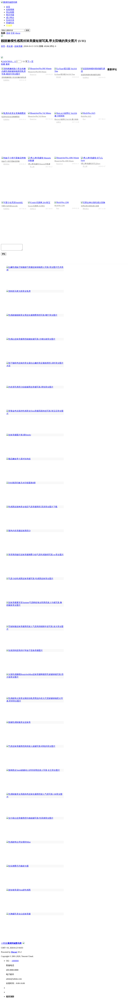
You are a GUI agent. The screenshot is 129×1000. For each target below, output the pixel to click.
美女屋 (10, 46)
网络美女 (86, 209)
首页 (8, 7)
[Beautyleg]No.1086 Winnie (64, 161)
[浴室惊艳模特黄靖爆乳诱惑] (93, 70)
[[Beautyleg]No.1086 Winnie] (66, 158)
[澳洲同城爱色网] (9, 2)
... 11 (14, 61)
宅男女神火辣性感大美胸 (90, 206)
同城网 (9, 25)
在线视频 (10, 9)
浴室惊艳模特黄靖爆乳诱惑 (91, 75)
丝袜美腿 (18, 46)
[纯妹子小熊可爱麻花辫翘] (14, 158)
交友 (13, 33)
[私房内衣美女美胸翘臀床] (14, 113)
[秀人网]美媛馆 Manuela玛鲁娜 (39, 164)
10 (11, 61)
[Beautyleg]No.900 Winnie (37, 72)
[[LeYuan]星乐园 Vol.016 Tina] (66, 69)
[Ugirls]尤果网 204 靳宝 (36, 206)
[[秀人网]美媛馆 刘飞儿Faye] (93, 159)
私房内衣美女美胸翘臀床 (11, 117)
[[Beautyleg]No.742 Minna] (40, 113)
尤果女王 (33, 209)
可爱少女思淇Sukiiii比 (10, 206)
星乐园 (58, 77)
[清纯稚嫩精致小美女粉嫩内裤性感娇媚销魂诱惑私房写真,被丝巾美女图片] (14, 71)
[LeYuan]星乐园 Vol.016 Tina (64, 74)
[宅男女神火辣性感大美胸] (93, 202)
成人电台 (10, 17)
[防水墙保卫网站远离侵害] (24, 943)
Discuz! (14, 952)
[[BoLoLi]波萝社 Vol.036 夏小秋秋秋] (66, 114)
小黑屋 (4, 943)
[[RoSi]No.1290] (66, 202)
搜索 (27, 30)
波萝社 (58, 122)
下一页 (30, 61)
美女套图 (10, 12)
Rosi (84, 119)
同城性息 (10, 23)
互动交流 (10, 20)
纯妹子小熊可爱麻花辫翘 (11, 161)
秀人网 (32, 167)
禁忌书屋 (10, 15)
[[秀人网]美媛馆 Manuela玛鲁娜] (40, 159)
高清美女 (6, 164)
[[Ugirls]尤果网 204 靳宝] (40, 202)
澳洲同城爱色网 (14, 943)
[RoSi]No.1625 (86, 116)
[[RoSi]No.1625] (93, 113)
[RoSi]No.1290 (59, 205)
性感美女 (6, 80)
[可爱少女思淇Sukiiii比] (14, 202)
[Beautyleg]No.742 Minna (37, 116)
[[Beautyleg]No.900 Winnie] (40, 68)
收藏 (3, 64)
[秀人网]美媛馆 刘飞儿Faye (90, 164)
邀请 (8, 64)
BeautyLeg (33, 74)
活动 (8, 33)
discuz (17, 33)
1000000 (15, 961)
